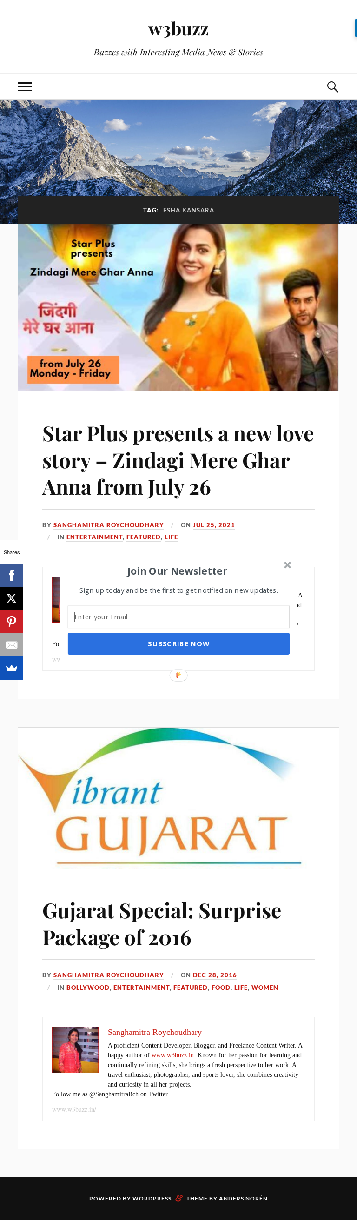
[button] (177, 570)
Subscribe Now (178, 643)
